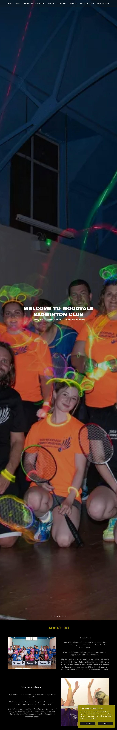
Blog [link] (17, 3)
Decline (88, 723)
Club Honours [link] (103, 3)
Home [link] (10, 3)
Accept (105, 723)
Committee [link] (73, 3)
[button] (51, 616)
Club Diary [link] (61, 3)
